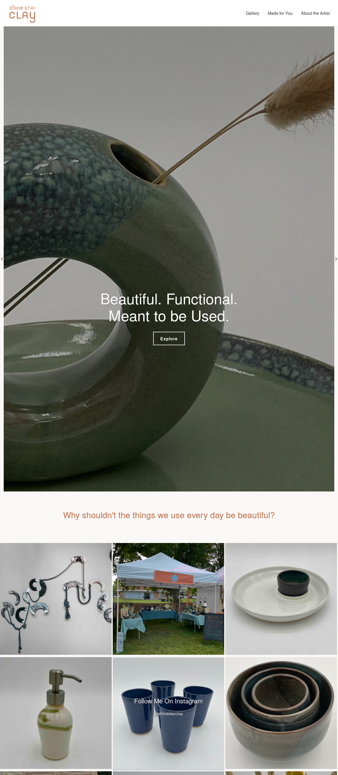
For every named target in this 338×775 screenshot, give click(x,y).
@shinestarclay (168, 714)
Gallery (252, 13)
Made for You (280, 13)
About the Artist (315, 13)
